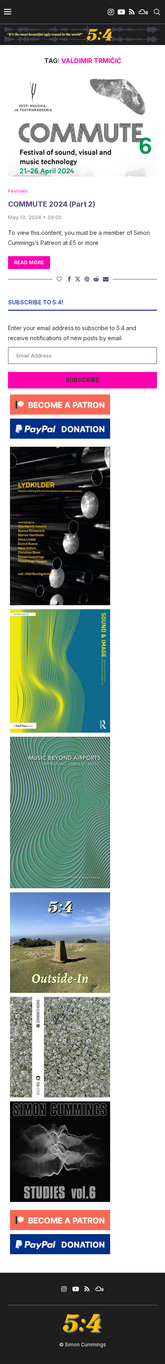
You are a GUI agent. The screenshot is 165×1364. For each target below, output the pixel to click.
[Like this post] (59, 278)
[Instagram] (111, 12)
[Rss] (132, 12)
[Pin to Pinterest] (87, 278)
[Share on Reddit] (96, 278)
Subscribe (82, 379)
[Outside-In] (60, 895)
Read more (29, 262)
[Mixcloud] (143, 12)
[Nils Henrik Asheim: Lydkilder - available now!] (60, 449)
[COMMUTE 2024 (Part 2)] (82, 127)
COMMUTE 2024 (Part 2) (51, 204)
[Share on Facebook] (69, 278)
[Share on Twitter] (77, 278)
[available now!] (60, 612)
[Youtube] (121, 12)
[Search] (157, 12)
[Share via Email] (106, 278)
